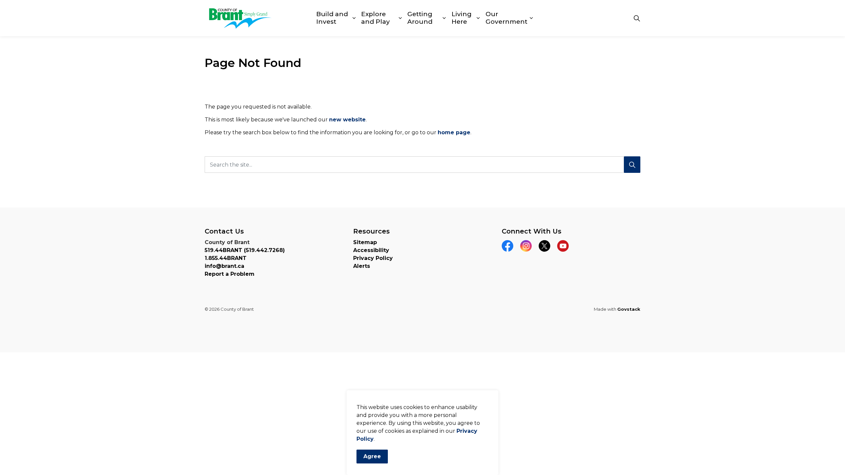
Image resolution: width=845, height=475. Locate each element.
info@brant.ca (224, 266)
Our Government (506, 17)
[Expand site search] (636, 18)
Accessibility (371, 250)
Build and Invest (332, 17)
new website (347, 119)
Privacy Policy (373, 258)
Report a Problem (229, 274)
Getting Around (419, 17)
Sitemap (365, 242)
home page (454, 132)
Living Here (462, 17)
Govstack (628, 309)
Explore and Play (375, 17)
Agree (372, 456)
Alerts (361, 266)
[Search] (632, 164)
